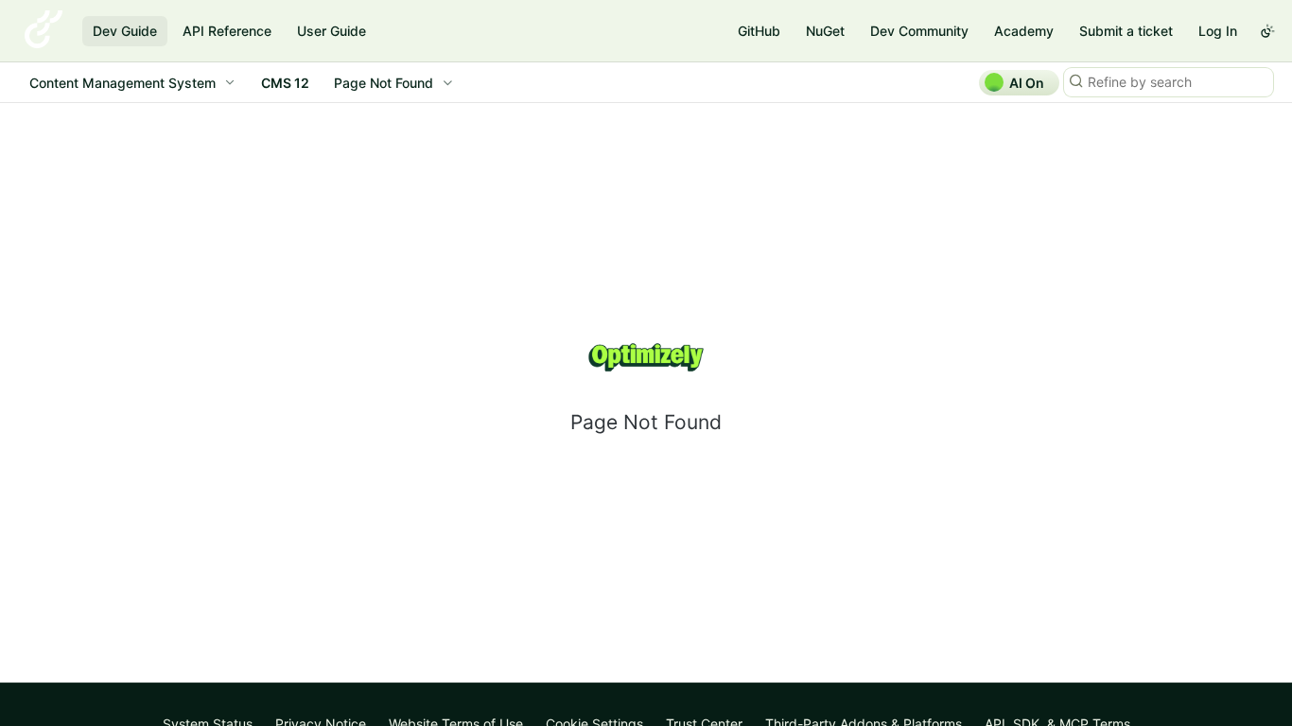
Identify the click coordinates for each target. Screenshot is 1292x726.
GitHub (759, 31)
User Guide (331, 31)
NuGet (825, 31)
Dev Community (919, 31)
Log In (1217, 31)
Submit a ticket (1126, 31)
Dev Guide (125, 31)
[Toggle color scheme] (1267, 31)
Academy (1024, 31)
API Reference (227, 31)
